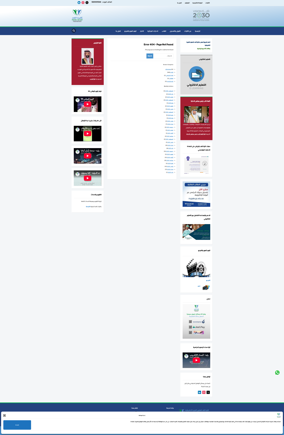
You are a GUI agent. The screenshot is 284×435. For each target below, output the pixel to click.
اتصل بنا (179, 3)
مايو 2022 (170, 118)
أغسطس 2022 (169, 112)
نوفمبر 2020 (170, 154)
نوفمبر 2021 (170, 130)
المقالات (171, 78)
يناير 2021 (170, 148)
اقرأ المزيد (92, 79)
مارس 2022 (170, 121)
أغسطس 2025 (169, 100)
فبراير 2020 (170, 169)
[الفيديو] (196, 268)
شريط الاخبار (170, 81)
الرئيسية (197, 31)
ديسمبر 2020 (169, 151)
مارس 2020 (170, 166)
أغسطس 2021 (169, 139)
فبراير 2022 (170, 124)
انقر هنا (88, 207)
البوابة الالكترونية (197, 3)
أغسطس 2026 (169, 91)
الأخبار (142, 31)
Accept (17, 425)
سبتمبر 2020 (169, 160)
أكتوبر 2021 (170, 133)
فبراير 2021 (170, 145)
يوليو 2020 (170, 163)
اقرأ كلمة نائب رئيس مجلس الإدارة (195, 134)
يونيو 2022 (170, 115)
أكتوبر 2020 (170, 157)
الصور (199, 286)
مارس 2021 (170, 142)
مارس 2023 (170, 109)
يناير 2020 (170, 172)
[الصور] (206, 287)
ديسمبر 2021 (170, 127)
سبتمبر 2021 (170, 136)
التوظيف (187, 3)
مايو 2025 (170, 103)
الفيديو (208, 280)
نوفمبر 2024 (170, 106)
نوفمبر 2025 (170, 97)
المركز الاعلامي (169, 75)
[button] (4, 415)
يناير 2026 (170, 94)
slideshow (168, 69)
